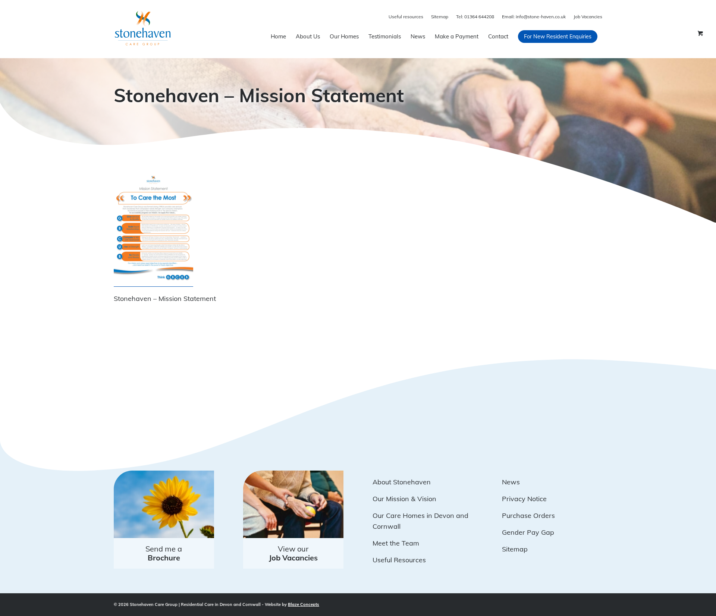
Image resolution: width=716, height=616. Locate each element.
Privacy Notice (524, 498)
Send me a (163, 553)
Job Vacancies (588, 16)
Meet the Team (396, 543)
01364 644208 (475, 16)
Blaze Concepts (303, 604)
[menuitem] (278, 36)
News (511, 482)
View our (293, 553)
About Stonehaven (402, 482)
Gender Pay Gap (528, 532)
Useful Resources (399, 560)
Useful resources (406, 16)
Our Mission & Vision (404, 498)
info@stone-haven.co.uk (534, 16)
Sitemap (439, 16)
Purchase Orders (528, 515)
